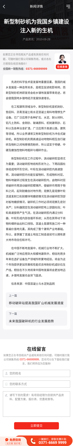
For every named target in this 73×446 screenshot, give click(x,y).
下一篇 (31, 317)
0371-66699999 (36, 68)
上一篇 (36, 299)
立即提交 (36, 425)
